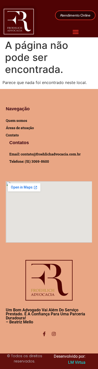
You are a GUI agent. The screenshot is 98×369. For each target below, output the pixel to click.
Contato (12, 135)
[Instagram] (54, 334)
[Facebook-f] (44, 334)
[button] (75, 32)
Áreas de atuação (20, 127)
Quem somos (16, 120)
